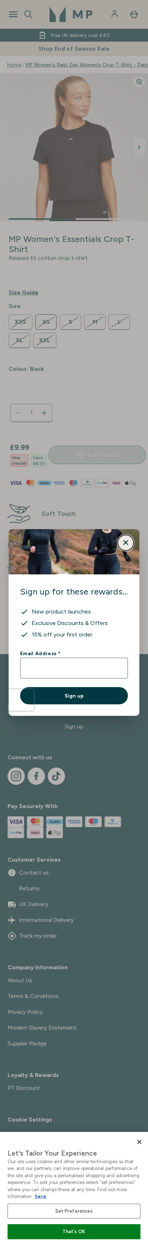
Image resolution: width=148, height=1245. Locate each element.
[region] (74, 1188)
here (40, 1196)
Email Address (40, 653)
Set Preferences (74, 1211)
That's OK (74, 1231)
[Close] (139, 1142)
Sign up (74, 696)
